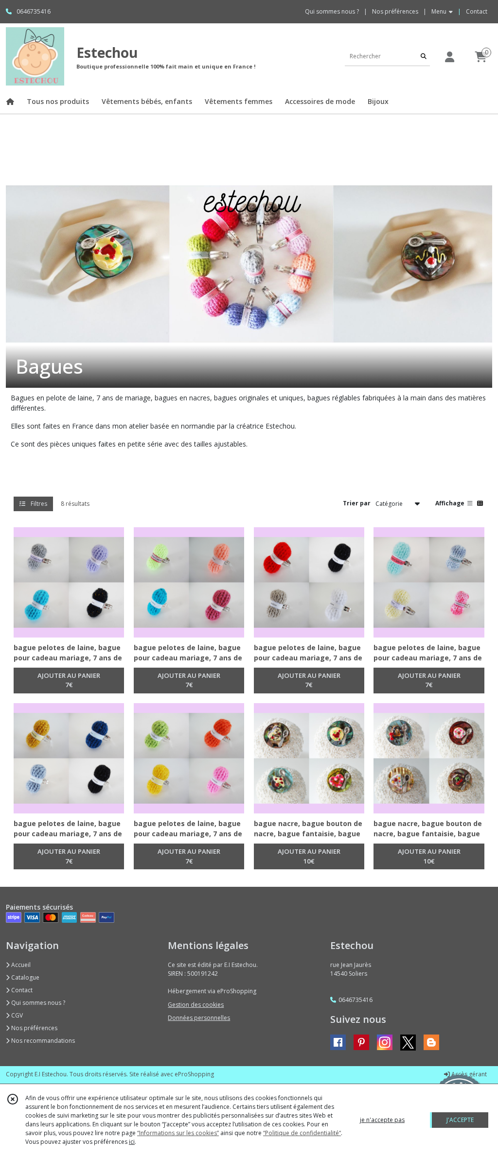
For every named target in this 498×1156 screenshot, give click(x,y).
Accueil (20, 965)
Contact (476, 11)
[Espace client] (449, 57)
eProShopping (194, 1074)
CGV (16, 1015)
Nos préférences (33, 1028)
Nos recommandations (42, 1040)
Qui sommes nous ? (37, 1003)
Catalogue (24, 977)
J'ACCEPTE (460, 1120)
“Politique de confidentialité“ (302, 1133)
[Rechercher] (423, 56)
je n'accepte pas (382, 1120)
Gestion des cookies (196, 1005)
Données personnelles (199, 1018)
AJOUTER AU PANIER (68, 680)
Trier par (357, 503)
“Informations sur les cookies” (178, 1133)
